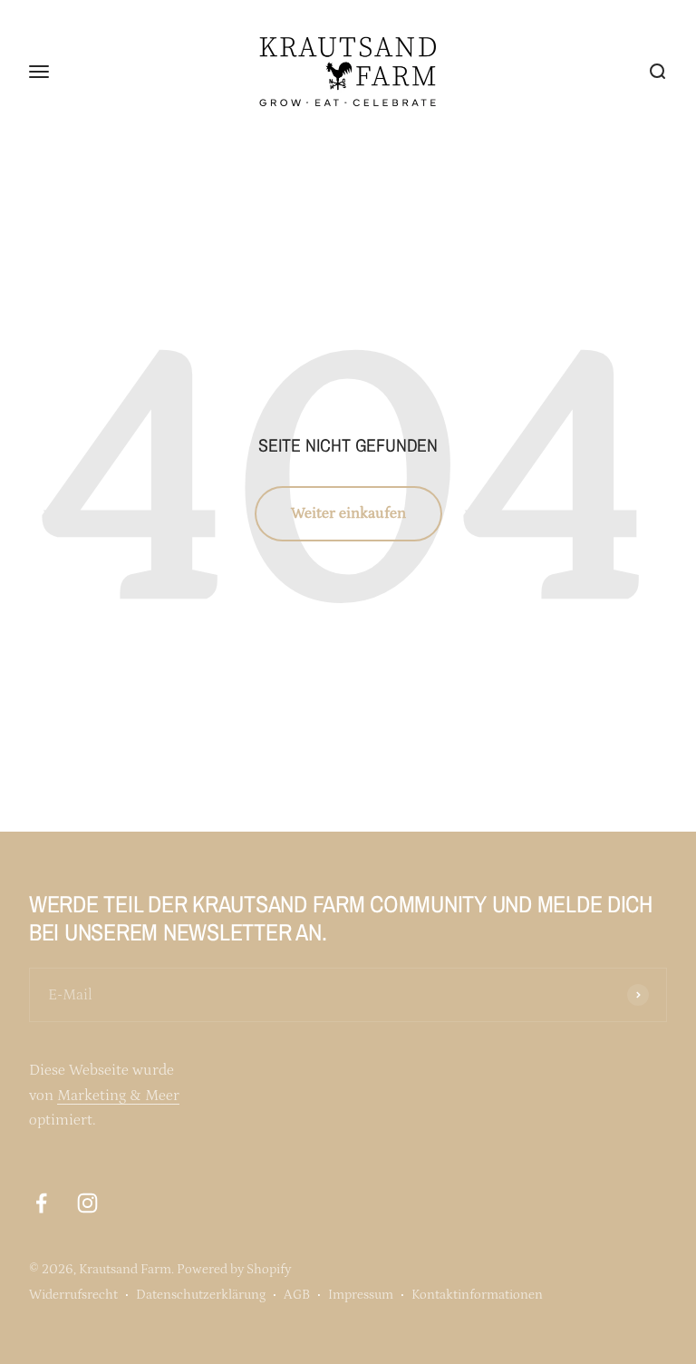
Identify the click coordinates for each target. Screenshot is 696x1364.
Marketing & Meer (118, 1095)
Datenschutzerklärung (201, 1294)
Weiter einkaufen (348, 513)
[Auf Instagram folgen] (87, 1203)
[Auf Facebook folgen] (41, 1203)
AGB (297, 1294)
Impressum (360, 1294)
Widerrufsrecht (73, 1294)
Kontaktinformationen (477, 1294)
